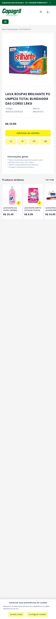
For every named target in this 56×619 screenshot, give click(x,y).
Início (4, 29)
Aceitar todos (16, 614)
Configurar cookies (37, 614)
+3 (11, 141)
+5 (22, 141)
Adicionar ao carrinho (28, 133)
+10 (33, 141)
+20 (45, 141)
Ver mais (50, 179)
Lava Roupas (13, 29)
